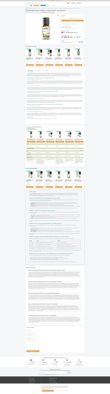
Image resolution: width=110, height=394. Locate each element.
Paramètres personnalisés (60, 390)
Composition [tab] (46, 70)
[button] (58, 15)
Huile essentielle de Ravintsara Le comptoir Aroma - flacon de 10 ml (68, 58)
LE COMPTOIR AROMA (44, 12)
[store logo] (29, 3)
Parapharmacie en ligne (33, 8)
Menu (27, 5)
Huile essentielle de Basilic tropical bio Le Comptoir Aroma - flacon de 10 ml (59, 181)
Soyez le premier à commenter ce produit (31, 12)
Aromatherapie (43, 8)
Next (84, 46)
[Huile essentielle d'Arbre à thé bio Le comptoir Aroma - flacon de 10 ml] (31, 134)
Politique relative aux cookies (45, 388)
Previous (82, 46)
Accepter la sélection (48, 390)
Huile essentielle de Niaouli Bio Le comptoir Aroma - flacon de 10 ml (78, 58)
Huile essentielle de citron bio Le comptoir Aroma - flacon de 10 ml (39, 58)
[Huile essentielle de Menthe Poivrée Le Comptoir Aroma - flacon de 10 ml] (69, 134)
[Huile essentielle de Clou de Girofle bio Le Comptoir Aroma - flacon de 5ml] (60, 134)
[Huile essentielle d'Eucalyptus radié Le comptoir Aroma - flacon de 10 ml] (50, 134)
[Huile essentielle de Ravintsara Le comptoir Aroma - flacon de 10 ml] (40, 134)
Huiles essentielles (50, 8)
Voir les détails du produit (51, 12)
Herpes (56, 8)
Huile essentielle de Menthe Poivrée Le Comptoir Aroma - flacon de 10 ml (69, 139)
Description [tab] (30, 70)
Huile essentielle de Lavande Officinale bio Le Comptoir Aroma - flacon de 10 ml (79, 139)
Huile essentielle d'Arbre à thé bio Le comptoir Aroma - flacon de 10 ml (31, 139)
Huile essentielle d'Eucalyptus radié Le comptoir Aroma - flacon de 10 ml (50, 139)
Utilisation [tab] (38, 70)
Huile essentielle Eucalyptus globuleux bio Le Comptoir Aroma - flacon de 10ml (29, 59)
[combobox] (52, 3)
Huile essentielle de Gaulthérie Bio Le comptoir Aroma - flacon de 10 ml (39, 181)
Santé (39, 8)
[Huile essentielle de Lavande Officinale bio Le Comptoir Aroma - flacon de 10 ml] (79, 134)
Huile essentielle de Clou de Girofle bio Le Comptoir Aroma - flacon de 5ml (58, 59)
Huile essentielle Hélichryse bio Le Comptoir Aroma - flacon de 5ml (49, 58)
